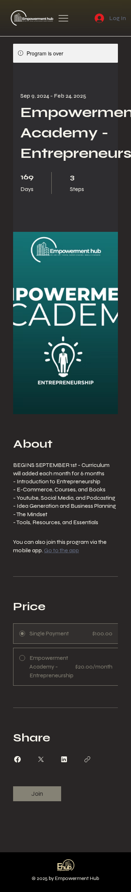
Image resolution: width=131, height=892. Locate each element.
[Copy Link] (87, 759)
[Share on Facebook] (17, 759)
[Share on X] (40, 759)
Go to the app (61, 550)
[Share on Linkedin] (64, 759)
